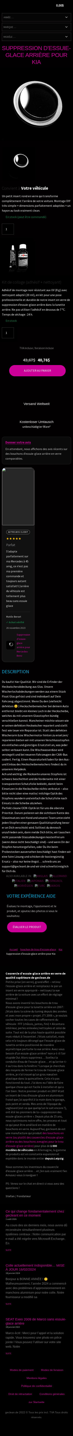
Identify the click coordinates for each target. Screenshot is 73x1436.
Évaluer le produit (27, 927)
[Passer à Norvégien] (23, 885)
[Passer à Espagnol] (54, 880)
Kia (60, 949)
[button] (39, 6)
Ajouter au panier (37, 370)
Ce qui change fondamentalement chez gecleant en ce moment (35, 1213)
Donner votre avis (18, 442)
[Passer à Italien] (18, 880)
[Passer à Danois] (53, 885)
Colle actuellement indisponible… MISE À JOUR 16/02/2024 (35, 1267)
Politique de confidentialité (36, 1385)
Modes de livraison (52, 1369)
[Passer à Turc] (40, 885)
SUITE (8, 1250)
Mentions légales (37, 1378)
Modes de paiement (22, 1369)
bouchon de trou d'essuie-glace (38, 949)
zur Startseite (36, 1402)
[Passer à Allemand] (58, 875)
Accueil (14, 949)
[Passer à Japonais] (35, 880)
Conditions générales (52, 1393)
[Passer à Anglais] (41, 875)
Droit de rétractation (20, 1393)
